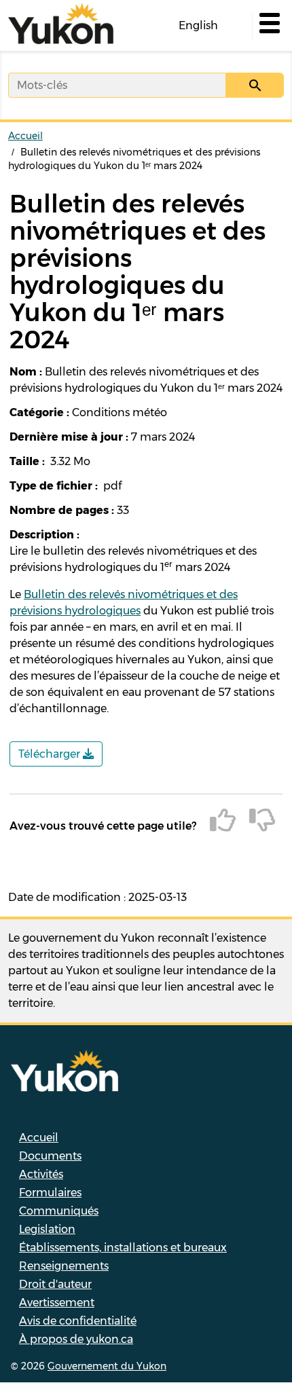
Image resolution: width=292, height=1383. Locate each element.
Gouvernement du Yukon (107, 1366)
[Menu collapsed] (268, 25)
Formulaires (50, 1192)
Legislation (47, 1229)
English (198, 25)
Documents (50, 1155)
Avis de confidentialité (77, 1320)
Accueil (25, 136)
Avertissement (56, 1302)
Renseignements (64, 1265)
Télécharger (50, 754)
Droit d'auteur (55, 1284)
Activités (41, 1174)
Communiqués (58, 1210)
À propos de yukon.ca (76, 1339)
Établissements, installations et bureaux (123, 1247)
